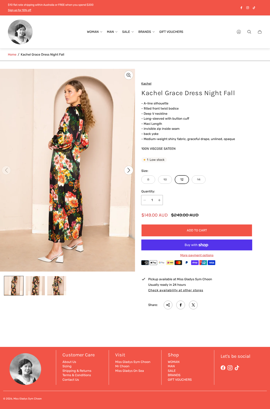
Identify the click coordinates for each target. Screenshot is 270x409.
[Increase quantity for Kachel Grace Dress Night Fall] (159, 200)
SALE (172, 371)
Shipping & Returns (76, 371)
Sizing (67, 366)
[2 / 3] (35, 285)
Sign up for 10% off (19, 10)
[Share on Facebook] (180, 305)
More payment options (196, 255)
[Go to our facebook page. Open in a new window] (241, 8)
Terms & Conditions (76, 375)
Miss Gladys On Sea (129, 371)
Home (12, 54)
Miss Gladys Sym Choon (132, 362)
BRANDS (174, 375)
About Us (69, 362)
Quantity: (148, 191)
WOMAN (173, 362)
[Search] (249, 31)
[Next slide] (128, 170)
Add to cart (197, 230)
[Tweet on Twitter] (193, 305)
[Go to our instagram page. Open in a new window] (247, 8)
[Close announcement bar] (260, 7)
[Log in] (238, 31)
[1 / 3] (14, 285)
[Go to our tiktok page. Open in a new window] (254, 8)
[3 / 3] (57, 285)
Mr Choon (122, 366)
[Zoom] (128, 75)
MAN (171, 366)
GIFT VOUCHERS (180, 380)
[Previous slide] (6, 170)
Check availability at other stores (175, 290)
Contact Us (70, 380)
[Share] (168, 305)
